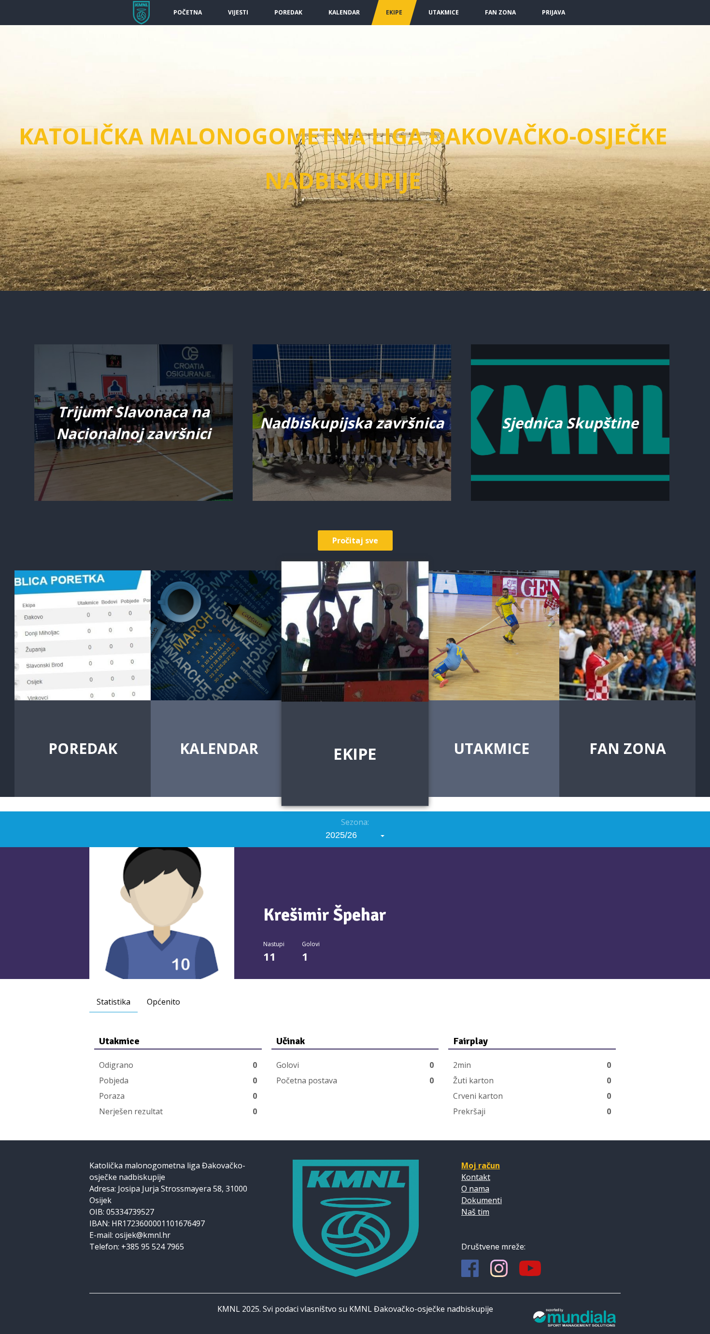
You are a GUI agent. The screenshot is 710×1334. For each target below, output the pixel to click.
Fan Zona (500, 12)
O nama (475, 1188)
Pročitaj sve (355, 540)
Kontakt (475, 1177)
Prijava (553, 12)
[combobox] (355, 835)
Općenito (163, 1001)
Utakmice (443, 12)
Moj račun (480, 1165)
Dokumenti (481, 1200)
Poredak (288, 12)
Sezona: (355, 822)
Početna (187, 12)
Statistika (113, 1001)
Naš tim (475, 1211)
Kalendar (344, 12)
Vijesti (238, 12)
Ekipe (394, 12)
